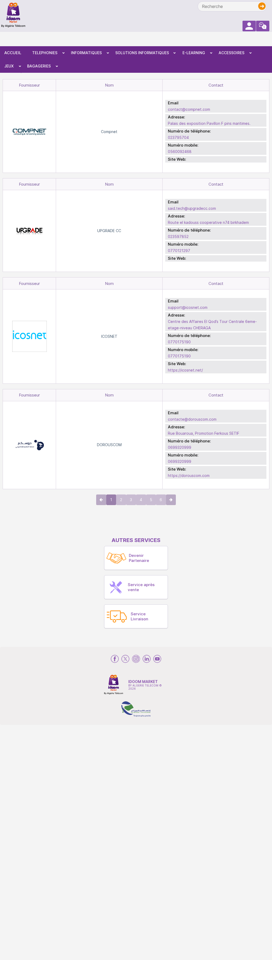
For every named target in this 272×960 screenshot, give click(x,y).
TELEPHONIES (44, 52)
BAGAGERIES (39, 66)
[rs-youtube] (157, 659)
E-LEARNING (193, 52)
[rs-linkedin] (147, 659)
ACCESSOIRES (231, 52)
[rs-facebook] (115, 659)
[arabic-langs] (262, 26)
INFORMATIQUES (86, 52)
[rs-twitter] (125, 659)
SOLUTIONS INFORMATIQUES (142, 52)
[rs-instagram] (136, 659)
